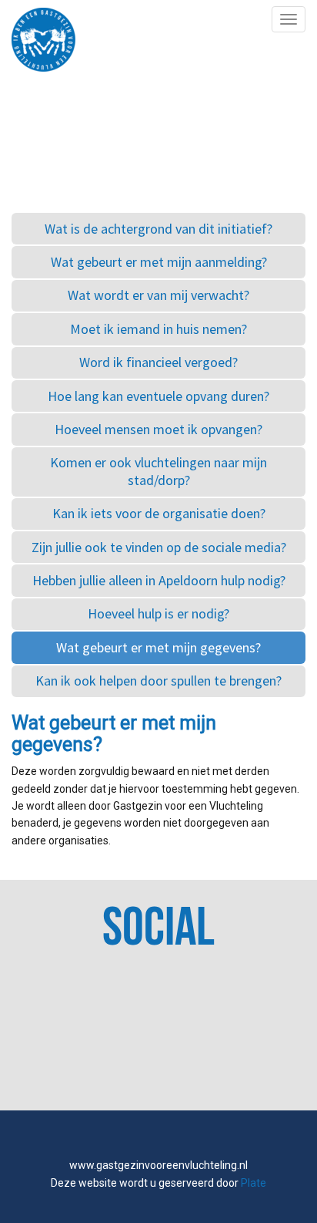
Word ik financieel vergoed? (158, 362)
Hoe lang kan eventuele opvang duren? (158, 396)
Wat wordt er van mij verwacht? (158, 295)
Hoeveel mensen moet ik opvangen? (158, 429)
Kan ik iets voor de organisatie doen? (158, 513)
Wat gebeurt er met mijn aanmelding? (159, 262)
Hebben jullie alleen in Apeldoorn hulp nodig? (158, 580)
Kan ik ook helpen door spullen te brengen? (158, 680)
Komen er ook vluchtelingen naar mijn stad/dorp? (158, 470)
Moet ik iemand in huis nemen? (158, 329)
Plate (253, 1183)
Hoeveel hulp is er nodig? (158, 613)
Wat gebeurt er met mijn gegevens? (158, 647)
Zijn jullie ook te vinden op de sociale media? (159, 547)
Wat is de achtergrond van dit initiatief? (158, 229)
